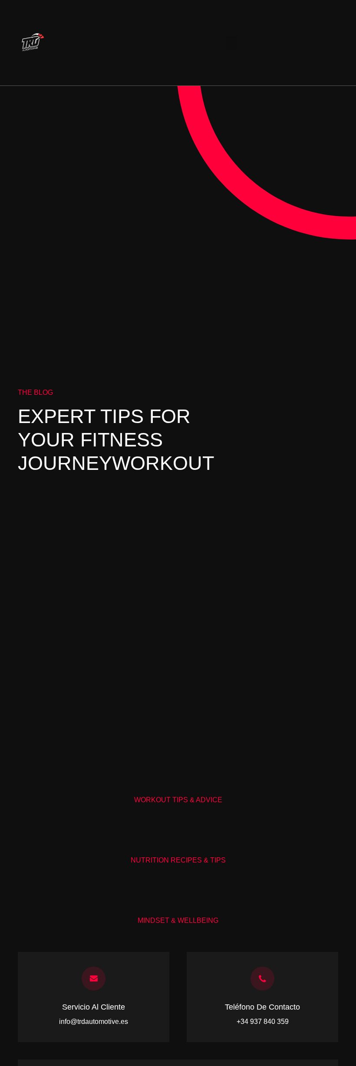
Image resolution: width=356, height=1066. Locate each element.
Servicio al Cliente (93, 1007)
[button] (232, 43)
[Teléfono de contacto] (262, 979)
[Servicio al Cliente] (93, 979)
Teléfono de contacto (262, 1007)
